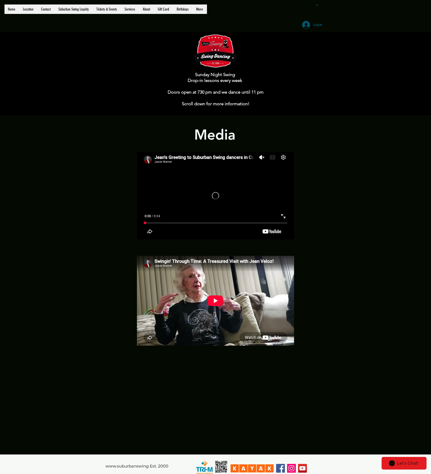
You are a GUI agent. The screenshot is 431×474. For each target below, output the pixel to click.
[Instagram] (291, 468)
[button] (317, 4)
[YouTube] (302, 468)
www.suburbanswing (127, 466)
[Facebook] (280, 468)
